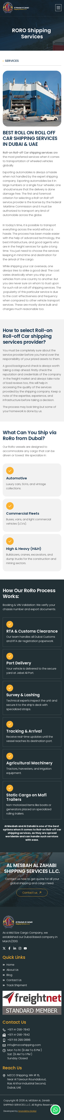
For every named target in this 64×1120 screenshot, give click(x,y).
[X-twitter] (4, 948)
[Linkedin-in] (14, 948)
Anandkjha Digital (27, 1111)
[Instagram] (20, 948)
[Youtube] (25, 948)
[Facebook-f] (9, 948)
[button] (55, 1110)
